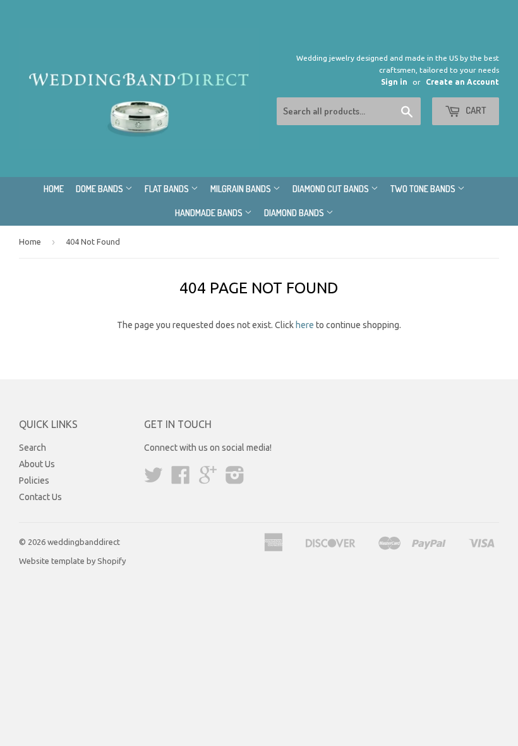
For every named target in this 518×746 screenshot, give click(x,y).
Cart (475, 110)
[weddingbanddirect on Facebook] (180, 479)
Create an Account (462, 82)
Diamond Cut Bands (331, 188)
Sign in (394, 82)
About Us (37, 464)
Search (32, 448)
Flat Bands (168, 188)
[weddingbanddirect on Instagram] (235, 479)
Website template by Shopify (72, 560)
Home (54, 188)
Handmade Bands (209, 212)
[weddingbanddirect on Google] (207, 479)
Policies (34, 480)
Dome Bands (100, 188)
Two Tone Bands (423, 188)
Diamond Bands (295, 212)
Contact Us (40, 497)
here (305, 325)
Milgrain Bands (241, 188)
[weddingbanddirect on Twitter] (153, 479)
